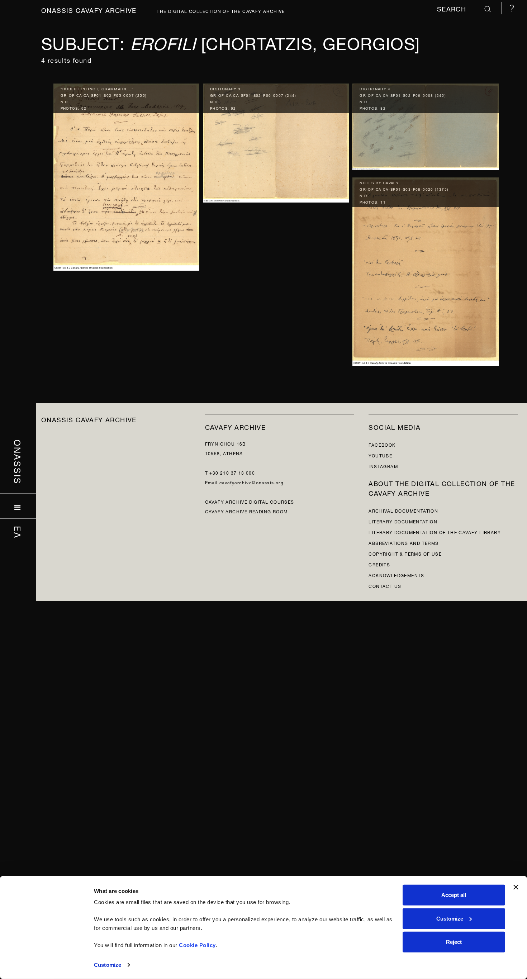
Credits (379, 564)
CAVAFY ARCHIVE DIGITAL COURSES (249, 501)
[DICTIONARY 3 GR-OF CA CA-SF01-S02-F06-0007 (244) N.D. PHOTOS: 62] (276, 141)
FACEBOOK (382, 444)
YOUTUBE (380, 455)
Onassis (18, 461)
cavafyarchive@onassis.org (251, 482)
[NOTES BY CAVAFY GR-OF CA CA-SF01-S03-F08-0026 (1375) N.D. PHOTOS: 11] (425, 270)
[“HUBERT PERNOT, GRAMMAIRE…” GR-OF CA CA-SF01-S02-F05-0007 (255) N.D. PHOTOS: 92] (126, 175)
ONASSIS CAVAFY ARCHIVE (89, 419)
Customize (107, 965)
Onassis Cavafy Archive (89, 9)
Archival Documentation (403, 510)
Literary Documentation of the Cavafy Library (435, 532)
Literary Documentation (403, 521)
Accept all (453, 895)
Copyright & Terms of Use (405, 553)
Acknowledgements (396, 575)
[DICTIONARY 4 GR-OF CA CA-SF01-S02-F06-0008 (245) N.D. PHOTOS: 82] (425, 125)
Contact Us (385, 585)
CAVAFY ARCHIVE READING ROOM (246, 511)
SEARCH (453, 8)
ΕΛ (18, 532)
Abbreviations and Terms (403, 542)
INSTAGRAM (383, 466)
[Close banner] (515, 887)
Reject (454, 942)
